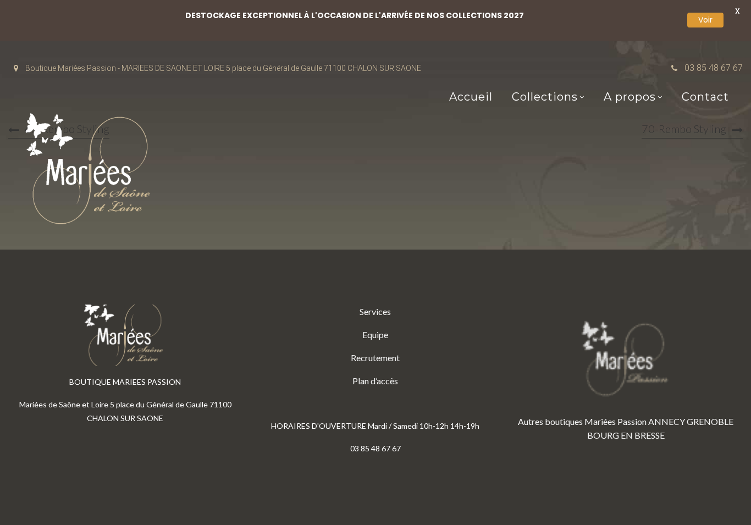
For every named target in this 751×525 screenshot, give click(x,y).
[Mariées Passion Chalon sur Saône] (90, 171)
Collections (545, 96)
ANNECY (666, 421)
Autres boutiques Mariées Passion (582, 421)
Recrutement (375, 357)
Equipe (375, 334)
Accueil (471, 96)
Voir (705, 19)
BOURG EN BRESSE (626, 435)
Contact (705, 96)
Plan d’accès (375, 380)
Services (375, 311)
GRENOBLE (710, 421)
